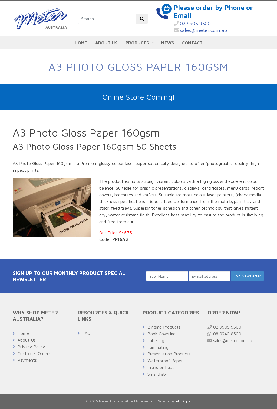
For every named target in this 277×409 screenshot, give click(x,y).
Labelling (155, 340)
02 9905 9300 (195, 23)
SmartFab (156, 374)
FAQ (86, 333)
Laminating (158, 347)
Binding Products (163, 326)
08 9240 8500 (226, 333)
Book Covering (161, 333)
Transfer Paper (161, 367)
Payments (27, 360)
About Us (27, 339)
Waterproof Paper (165, 360)
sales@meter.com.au (203, 30)
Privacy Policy (31, 346)
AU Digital (184, 401)
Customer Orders (34, 353)
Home (23, 333)
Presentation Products (169, 353)
